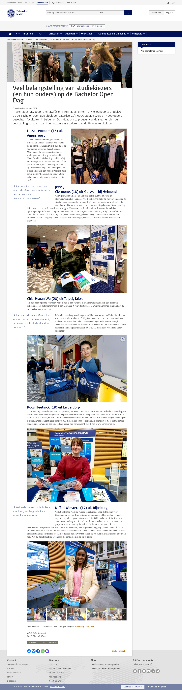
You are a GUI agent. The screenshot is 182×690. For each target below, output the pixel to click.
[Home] (9, 34)
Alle (101, 12)
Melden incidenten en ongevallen (105, 668)
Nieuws (29, 39)
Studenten (29, 2)
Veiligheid (137, 33)
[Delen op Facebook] (29, 651)
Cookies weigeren (158, 686)
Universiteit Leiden (14, 2)
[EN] (169, 12)
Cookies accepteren (133, 686)
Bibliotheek (71, 2)
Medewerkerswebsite (15, 39)
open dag (53, 642)
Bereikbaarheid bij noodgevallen (105, 664)
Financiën (28, 33)
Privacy (10, 677)
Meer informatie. (57, 686)
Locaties (10, 668)
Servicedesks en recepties (18, 664)
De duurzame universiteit (60, 668)
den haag (32, 642)
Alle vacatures (55, 677)
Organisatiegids (57, 2)
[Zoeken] (128, 12)
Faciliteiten (53, 33)
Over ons (53, 664)
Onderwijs (70, 33)
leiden (42, 642)
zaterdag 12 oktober (85, 626)
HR (15, 33)
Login (173, 3)
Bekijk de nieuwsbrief (142, 664)
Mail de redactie (119, 651)
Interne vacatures (56, 672)
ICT (40, 33)
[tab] (36, 614)
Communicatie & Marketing (112, 33)
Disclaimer (11, 681)
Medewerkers (42, 2)
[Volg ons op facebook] (139, 671)
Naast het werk (55, 681)
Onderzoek (86, 33)
